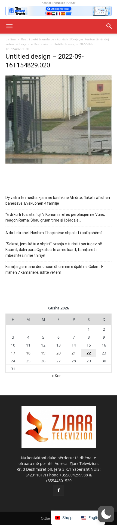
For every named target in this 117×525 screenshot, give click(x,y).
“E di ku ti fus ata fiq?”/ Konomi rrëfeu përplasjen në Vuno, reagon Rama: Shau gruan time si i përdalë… (55, 217)
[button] (9, 26)
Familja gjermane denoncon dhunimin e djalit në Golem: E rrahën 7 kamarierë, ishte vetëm (54, 269)
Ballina (10, 39)
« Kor (56, 375)
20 (58, 353)
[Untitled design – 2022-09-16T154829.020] (58, 162)
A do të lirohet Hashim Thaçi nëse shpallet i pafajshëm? (54, 233)
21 (74, 353)
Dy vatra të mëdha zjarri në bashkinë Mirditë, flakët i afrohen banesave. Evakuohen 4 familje (57, 200)
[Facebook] (58, 490)
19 (43, 353)
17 (13, 353)
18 (28, 353)
